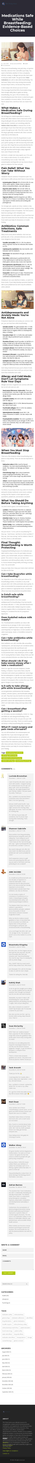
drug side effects (18, 1334)
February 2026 (7, 1374)
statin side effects (7, 1334)
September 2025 (7, 1392)
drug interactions (6, 1321)
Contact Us (6, 1453)
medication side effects (8, 1337)
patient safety (18, 1331)
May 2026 (6, 1363)
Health (26, 63)
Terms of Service (8, 1445)
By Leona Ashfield (16, 63)
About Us (5, 1442)
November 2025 (7, 1384)
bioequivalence (21, 1337)
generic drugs (6, 1318)
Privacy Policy (7, 1448)
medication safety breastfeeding (11, 758)
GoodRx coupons (7, 1324)
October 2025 (7, 1388)
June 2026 (6, 1359)
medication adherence (18, 1318)
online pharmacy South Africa (10, 1327)
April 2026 (6, 1366)
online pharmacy (18, 1314)
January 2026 (6, 1377)
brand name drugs (7, 1331)
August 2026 (6, 1352)
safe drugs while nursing (9, 755)
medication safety (7, 1314)
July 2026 (5, 1355)
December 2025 (7, 1381)
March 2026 (6, 1370)
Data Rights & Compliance (10, 1451)
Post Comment (8, 1273)
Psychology (6, 1303)
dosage (30, 1337)
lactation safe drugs (8, 761)
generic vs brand (18, 1341)
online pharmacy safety (20, 1324)
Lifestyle (5, 1299)
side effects (29, 1318)
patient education (25, 1327)
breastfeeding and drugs (23, 761)
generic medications (19, 1321)
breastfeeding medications (14, 753)
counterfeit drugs (7, 1341)
